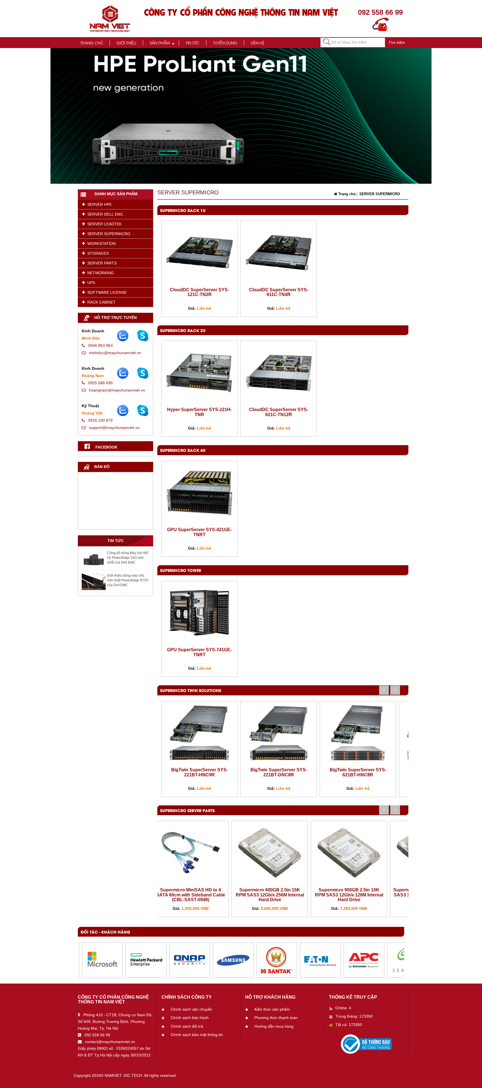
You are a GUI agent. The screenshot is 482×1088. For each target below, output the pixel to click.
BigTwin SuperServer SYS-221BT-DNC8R (278, 772)
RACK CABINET (100, 302)
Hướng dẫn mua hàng (273, 1026)
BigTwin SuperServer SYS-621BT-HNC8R (358, 772)
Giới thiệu (126, 42)
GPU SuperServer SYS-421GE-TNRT (199, 532)
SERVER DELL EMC (104, 214)
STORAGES (97, 253)
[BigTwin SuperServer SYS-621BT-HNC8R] (358, 732)
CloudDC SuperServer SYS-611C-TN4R (278, 292)
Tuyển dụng (225, 42)
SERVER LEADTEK (103, 224)
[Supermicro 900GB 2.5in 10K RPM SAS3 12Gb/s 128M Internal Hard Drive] (349, 853)
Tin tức (192, 42)
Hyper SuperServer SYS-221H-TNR (199, 412)
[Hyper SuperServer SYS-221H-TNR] (199, 372)
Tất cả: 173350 (348, 1024)
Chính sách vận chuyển (191, 1009)
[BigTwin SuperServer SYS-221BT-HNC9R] (199, 732)
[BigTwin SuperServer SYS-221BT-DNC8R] (279, 732)
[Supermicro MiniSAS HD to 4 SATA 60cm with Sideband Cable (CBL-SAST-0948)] (190, 853)
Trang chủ (91, 42)
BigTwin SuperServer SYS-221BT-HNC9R (199, 772)
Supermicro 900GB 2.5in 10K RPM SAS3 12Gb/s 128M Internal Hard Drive (349, 894)
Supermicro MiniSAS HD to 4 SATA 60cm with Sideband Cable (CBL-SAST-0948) (190, 894)
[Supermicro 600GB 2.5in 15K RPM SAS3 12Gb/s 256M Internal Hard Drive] (270, 853)
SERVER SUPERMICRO (107, 234)
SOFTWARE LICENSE (106, 292)
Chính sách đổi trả (187, 1026)
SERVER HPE (98, 204)
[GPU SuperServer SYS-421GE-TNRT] (199, 493)
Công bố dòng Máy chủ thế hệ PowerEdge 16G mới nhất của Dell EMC (127, 557)
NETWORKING (99, 273)
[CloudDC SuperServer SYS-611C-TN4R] (279, 252)
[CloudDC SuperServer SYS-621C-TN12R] (279, 372)
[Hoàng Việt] (142, 410)
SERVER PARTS (101, 263)
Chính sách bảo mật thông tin (197, 1034)
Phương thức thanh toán (276, 1017)
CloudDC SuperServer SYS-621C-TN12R (278, 412)
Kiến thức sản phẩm (272, 1009)
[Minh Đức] (142, 335)
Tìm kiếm (397, 42)
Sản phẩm (160, 42)
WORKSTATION (100, 243)
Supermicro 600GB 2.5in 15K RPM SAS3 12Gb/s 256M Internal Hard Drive (270, 894)
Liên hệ (257, 42)
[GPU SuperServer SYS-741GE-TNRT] (199, 613)
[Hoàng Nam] (142, 373)
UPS (90, 282)
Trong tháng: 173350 (354, 1016)
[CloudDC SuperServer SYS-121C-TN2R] (199, 252)
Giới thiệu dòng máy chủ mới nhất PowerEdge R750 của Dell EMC (127, 580)
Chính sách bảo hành (190, 1017)
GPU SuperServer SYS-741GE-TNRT (199, 652)
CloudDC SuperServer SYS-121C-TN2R (199, 292)
